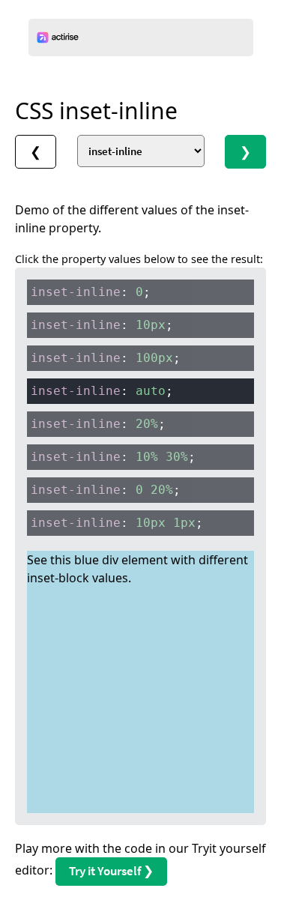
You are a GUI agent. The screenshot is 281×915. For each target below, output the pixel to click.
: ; (91, 292)
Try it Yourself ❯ (111, 871)
